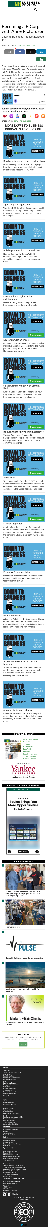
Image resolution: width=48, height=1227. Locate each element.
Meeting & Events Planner (11, 1156)
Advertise (26, 751)
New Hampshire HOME (10, 1183)
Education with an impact (16, 340)
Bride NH (6, 1185)
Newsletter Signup (9, 1140)
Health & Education (9, 1079)
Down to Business (22, 121)
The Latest (6, 1101)
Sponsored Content (9, 1093)
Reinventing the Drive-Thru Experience (23, 432)
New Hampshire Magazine (11, 1182)
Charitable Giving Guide (10, 1155)
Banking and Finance (9, 1083)
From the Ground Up (9, 1092)
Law (4, 1081)
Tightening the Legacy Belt (17, 204)
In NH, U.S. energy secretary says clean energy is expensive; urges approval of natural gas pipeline (22, 894)
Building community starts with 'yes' (21, 250)
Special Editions (8, 1142)
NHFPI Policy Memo (9, 1088)
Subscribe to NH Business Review (14, 1167)
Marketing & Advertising (11, 1113)
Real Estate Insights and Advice (13, 1117)
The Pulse (6, 1071)
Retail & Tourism (8, 1076)
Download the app (29, 759)
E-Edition (26, 742)
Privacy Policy (24, 1200)
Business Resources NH (10, 1158)
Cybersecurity (7, 1090)
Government (7, 1074)
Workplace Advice (9, 1119)
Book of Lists (7, 1153)
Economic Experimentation (17, 572)
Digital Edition (7, 1164)
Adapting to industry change (17, 710)
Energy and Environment (11, 1085)
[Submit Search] (35, 9)
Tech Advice (7, 1110)
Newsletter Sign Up (9, 1172)
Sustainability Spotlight (10, 1124)
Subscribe (26, 744)
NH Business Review (24, 4)
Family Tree (7, 1192)
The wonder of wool (14, 927)
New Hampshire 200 (10, 1151)
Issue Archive (27, 749)
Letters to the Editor (9, 1135)
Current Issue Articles (30, 739)
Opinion (5, 1131)
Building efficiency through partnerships (24, 161)
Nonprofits (6, 1086)
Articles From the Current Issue (13, 1165)
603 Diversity (7, 1187)
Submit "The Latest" (30, 756)
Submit (23, 1044)
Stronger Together (12, 524)
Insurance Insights (9, 1120)
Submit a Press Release (10, 1174)
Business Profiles (8, 1103)
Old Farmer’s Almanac (10, 1190)
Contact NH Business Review (12, 1171)
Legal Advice (7, 1115)
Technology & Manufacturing (12, 1072)
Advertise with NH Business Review (14, 1169)
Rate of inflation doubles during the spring (24, 958)
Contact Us (6, 1146)
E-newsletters (27, 747)
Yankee (5, 1189)
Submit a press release (30, 754)
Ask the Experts (8, 1108)
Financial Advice (8, 1112)
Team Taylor (9, 478)
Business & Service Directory (12, 1144)
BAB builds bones (12, 615)
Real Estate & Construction (11, 1078)
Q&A (4, 1099)
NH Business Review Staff (25, 45)
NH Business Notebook (10, 1129)
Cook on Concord (8, 1133)
